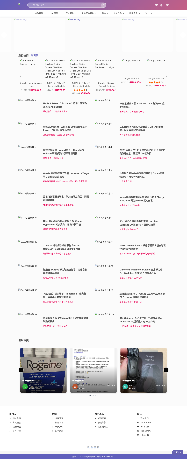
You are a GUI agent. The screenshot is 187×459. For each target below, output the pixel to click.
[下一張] (183, 35)
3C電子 (54, 13)
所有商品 (117, 13)
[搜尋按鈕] (103, 5)
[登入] (161, 5)
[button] (167, 76)
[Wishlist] (156, 5)
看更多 (34, 55)
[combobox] (64, 5)
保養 (104, 13)
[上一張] (4, 35)
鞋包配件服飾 (88, 13)
